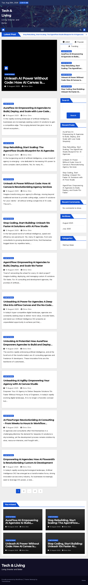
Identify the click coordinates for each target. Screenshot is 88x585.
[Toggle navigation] (42, 30)
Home (84, 580)
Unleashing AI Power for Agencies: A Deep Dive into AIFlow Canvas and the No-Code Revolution (27, 305)
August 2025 (68, 223)
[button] (80, 30)
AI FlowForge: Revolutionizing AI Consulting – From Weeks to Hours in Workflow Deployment (28, 423)
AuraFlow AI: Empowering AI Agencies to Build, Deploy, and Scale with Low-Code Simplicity (27, 111)
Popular (80, 42)
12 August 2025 (13, 86)
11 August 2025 (12, 349)
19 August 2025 (12, 115)
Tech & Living (13, 565)
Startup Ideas (9, 74)
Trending (74, 46)
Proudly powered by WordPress (12, 579)
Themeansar (6, 581)
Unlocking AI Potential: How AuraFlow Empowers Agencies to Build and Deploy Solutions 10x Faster (27, 344)
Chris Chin (28, 86)
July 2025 (67, 229)
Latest (67, 42)
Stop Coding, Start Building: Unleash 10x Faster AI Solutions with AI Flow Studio (28, 82)
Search (65, 100)
